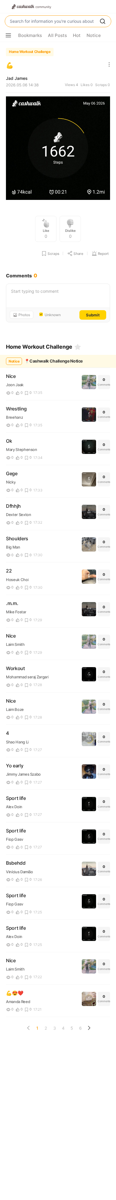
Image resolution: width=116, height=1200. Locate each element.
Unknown (53, 314)
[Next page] (89, 1027)
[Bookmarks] (77, 346)
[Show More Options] (8, 35)
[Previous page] (28, 1027)
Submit (93, 315)
